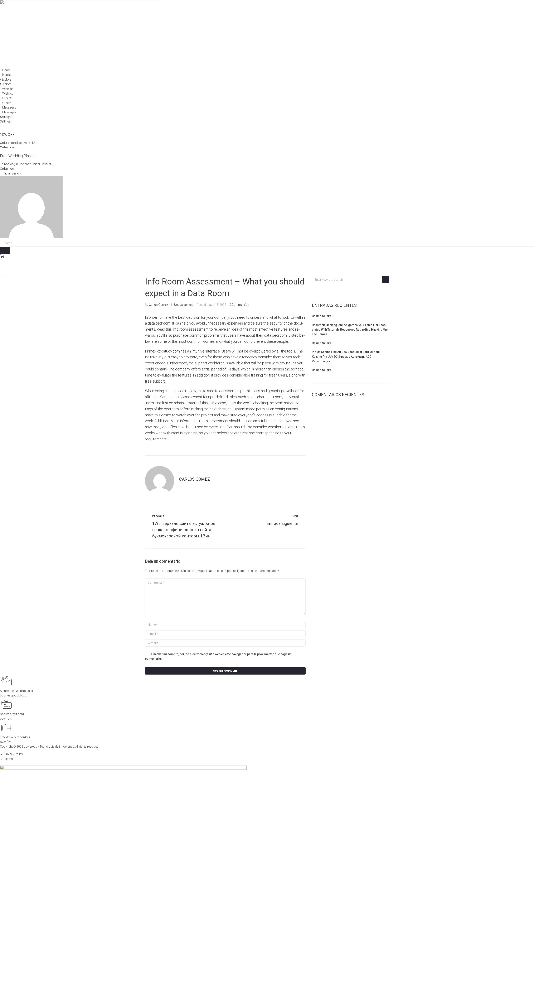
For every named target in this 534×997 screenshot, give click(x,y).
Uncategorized (183, 304)
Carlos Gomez (158, 304)
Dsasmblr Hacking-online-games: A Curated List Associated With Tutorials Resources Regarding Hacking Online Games (350, 329)
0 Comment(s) (239, 304)
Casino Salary (321, 316)
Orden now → (9, 147)
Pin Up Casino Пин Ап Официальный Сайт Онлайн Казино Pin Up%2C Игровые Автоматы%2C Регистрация (346, 356)
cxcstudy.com (168, 351)
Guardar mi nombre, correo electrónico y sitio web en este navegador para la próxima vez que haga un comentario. (218, 656)
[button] (10, 173)
